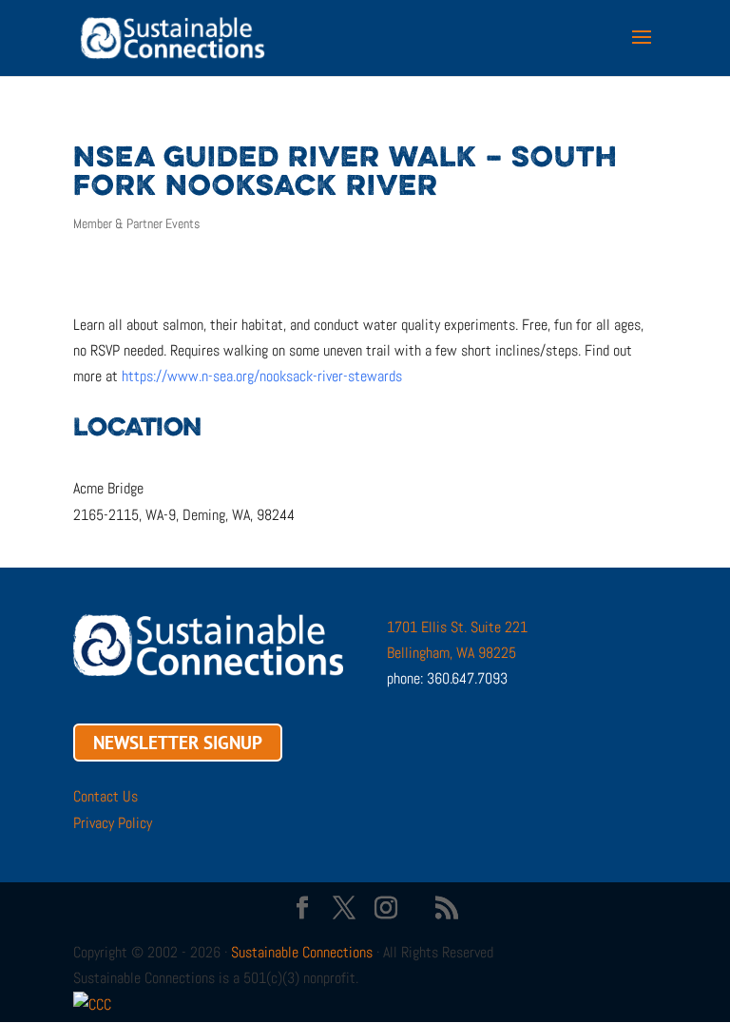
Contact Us (105, 796)
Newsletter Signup (177, 742)
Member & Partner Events (136, 223)
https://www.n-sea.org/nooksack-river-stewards (262, 376)
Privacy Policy (112, 823)
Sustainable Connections (302, 952)
